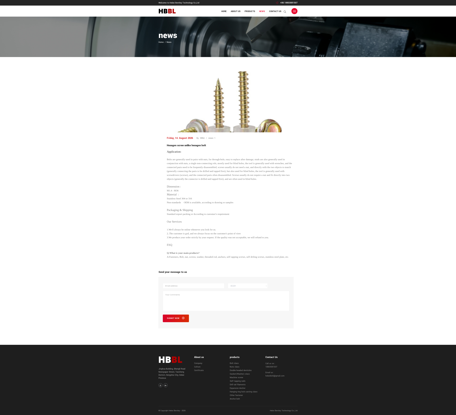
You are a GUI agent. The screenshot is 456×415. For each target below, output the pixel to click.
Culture (197, 366)
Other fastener (236, 395)
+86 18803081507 (288, 2)
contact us (275, 11)
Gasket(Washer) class (240, 374)
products (250, 11)
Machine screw (236, 377)
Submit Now (173, 318)
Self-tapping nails (237, 381)
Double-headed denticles (241, 370)
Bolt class (234, 363)
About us (235, 11)
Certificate (199, 370)
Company (198, 363)
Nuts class (234, 366)
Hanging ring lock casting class (243, 391)
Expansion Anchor (237, 388)
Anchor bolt (235, 398)
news (262, 11)
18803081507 (271, 366)
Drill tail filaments (238, 384)
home (224, 11)
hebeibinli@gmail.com (275, 375)
